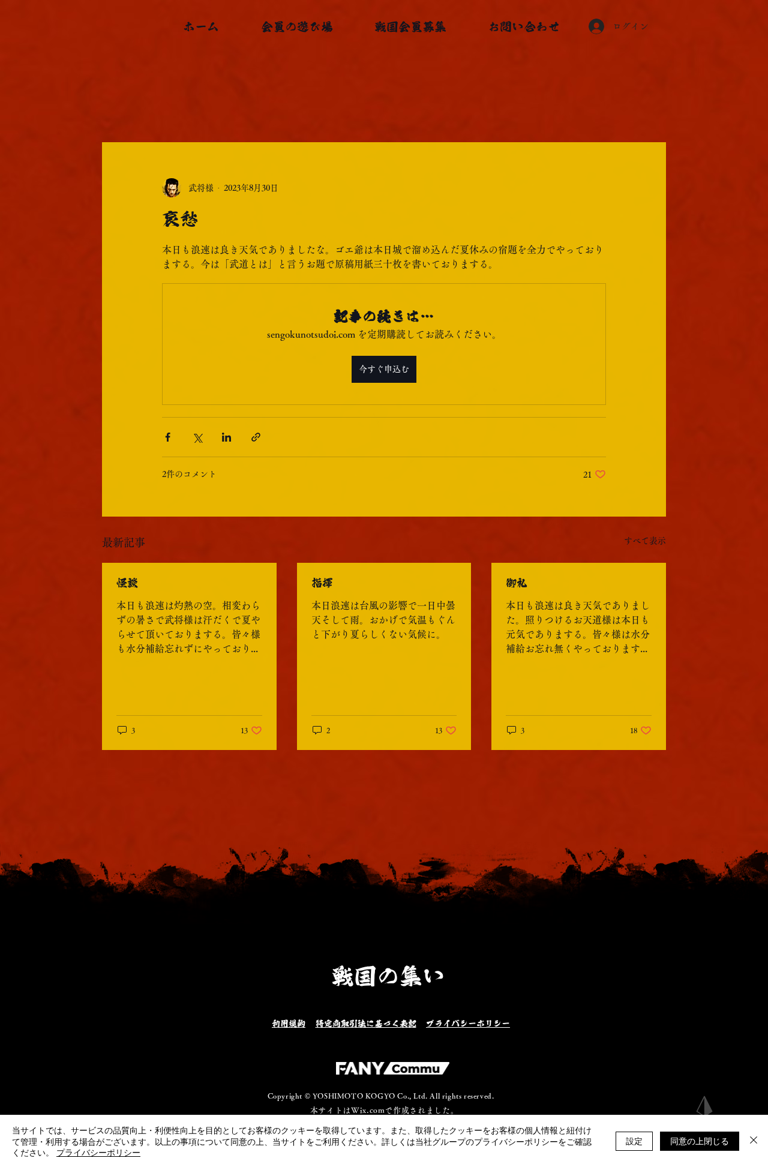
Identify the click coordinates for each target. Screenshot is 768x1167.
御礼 (516, 582)
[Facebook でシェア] (167, 437)
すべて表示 (645, 540)
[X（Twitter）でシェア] (197, 437)
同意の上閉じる (699, 1141)
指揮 (322, 582)
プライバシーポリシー (98, 1152)
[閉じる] (753, 1140)
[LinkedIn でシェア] (226, 437)
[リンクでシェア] (256, 437)
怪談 (127, 582)
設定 (634, 1141)
